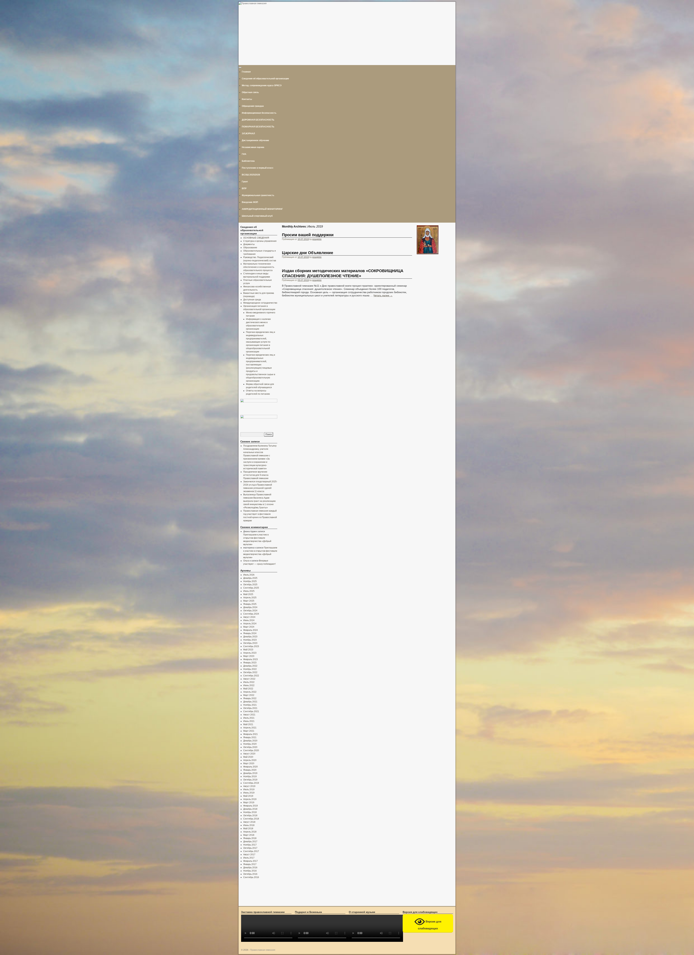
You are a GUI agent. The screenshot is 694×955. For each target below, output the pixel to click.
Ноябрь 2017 (250, 845)
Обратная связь (250, 92)
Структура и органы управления (260, 241)
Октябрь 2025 (250, 584)
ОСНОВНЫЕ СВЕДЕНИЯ (256, 238)
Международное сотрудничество (260, 303)
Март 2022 (248, 695)
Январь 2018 (249, 838)
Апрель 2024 (249, 623)
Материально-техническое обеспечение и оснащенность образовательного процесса (258, 267)
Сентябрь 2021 (251, 711)
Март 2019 (248, 802)
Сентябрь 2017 (251, 851)
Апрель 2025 (249, 597)
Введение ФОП (250, 202)
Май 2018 (248, 828)
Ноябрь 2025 (250, 581)
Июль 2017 (248, 858)
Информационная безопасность (259, 113)
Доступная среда (252, 299)
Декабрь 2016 (250, 867)
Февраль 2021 (250, 734)
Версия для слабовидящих (429, 925)
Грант (245, 181)
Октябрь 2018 (250, 815)
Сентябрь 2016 (251, 877)
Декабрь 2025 (250, 578)
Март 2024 (248, 627)
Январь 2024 (249, 633)
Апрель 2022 (249, 692)
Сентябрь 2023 (251, 646)
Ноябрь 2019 (250, 776)
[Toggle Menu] (240, 67)
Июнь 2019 (248, 792)
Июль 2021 (248, 718)
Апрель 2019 (249, 799)
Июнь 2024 (248, 620)
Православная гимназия (262, 950)
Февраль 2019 (250, 805)
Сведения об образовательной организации (265, 78)
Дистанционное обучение (255, 140)
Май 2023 (248, 649)
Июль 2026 (248, 575)
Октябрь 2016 (250, 874)
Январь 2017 (249, 864)
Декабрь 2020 (250, 740)
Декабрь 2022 (250, 666)
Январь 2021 (249, 737)
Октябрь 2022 (250, 672)
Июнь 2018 (248, 825)
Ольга (246, 560)
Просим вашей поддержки (308, 235)
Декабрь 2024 (250, 607)
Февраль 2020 (250, 766)
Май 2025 (248, 594)
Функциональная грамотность (258, 195)
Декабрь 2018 (250, 809)
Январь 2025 (249, 604)
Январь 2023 (249, 662)
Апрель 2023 (249, 653)
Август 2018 (249, 822)
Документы (249, 244)
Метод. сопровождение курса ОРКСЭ (262, 85)
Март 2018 (248, 835)
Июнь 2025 (248, 591)
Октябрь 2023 (250, 643)
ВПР (244, 188)
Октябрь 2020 (250, 747)
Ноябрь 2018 (250, 812)
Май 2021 (248, 724)
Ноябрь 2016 (250, 871)
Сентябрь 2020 (251, 750)
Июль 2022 (248, 682)
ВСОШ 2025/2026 (251, 174)
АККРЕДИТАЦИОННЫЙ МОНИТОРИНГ (262, 209)
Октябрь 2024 (250, 610)
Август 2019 (249, 786)
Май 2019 (248, 796)
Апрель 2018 (249, 831)
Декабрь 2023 (250, 636)
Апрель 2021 (249, 727)
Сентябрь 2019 (251, 783)
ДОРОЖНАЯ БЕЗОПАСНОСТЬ (258, 120)
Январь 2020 (249, 770)
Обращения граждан (253, 106)
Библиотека (248, 161)
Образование (250, 247)
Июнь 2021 (248, 721)
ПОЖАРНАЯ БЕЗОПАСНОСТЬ (258, 126)
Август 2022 (249, 679)
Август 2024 (249, 617)
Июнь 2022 (248, 685)
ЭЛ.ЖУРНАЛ (248, 133)
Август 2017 (249, 854)
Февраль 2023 (250, 659)
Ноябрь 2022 (250, 669)
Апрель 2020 (249, 760)
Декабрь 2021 (250, 701)
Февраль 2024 (250, 630)
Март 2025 (248, 601)
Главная (246, 71)
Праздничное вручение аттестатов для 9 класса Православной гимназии (255, 475)
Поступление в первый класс (257, 168)
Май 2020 (248, 757)
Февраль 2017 (250, 861)
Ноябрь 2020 (250, 744)
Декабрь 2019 (250, 773)
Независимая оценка (253, 147)
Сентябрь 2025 (251, 588)
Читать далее (383, 295)
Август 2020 (249, 753)
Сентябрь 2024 (251, 614)
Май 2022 (248, 688)
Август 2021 (249, 714)
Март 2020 (248, 763)
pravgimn (317, 239)
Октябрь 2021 (250, 708)
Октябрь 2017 (250, 848)
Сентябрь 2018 (251, 818)
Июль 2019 (248, 789)
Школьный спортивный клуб (257, 216)
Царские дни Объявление (307, 252)
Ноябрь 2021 (250, 705)
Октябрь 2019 (250, 779)
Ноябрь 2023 (250, 640)
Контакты (247, 99)
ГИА (244, 154)
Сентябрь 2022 (251, 675)
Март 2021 (248, 731)
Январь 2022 (249, 698)
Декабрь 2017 (250, 841)
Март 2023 (248, 656)
